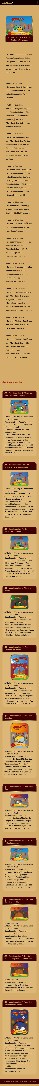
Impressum (33, 1081)
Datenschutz (26, 1081)
